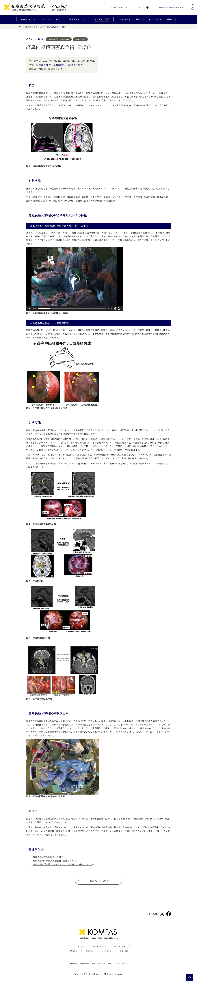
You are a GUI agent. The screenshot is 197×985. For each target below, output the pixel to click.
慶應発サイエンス (77, 19)
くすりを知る (106, 951)
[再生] (29, 308)
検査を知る (90, 951)
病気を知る (73, 951)
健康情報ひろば (104, 963)
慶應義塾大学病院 (87, 963)
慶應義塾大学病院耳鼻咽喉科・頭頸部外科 (53, 860)
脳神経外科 (42, 65)
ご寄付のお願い (120, 963)
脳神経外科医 (93, 232)
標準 (120, 7)
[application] (74, 279)
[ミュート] (115, 308)
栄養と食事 (124, 951)
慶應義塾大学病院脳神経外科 (47, 857)
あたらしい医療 (101, 19)
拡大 (127, 7)
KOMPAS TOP (28, 19)
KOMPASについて (52, 19)
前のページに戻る (99, 880)
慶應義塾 (74, 963)
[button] (74, 279)
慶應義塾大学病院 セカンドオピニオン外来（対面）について (62, 864)
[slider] (72, 308)
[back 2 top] (189, 977)
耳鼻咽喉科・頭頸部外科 (66, 65)
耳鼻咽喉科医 (54, 232)
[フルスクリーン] (119, 308)
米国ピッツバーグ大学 (154, 724)
